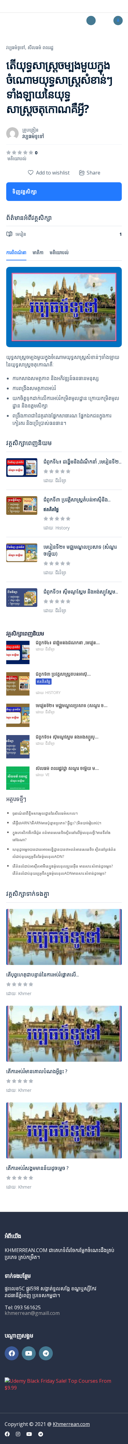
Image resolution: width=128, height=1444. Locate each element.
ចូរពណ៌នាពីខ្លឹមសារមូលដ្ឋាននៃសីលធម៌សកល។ (45, 813)
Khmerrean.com (71, 1424)
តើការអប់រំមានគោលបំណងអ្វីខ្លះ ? (36, 1071)
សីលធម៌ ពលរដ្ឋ (40, 47)
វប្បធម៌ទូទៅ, (16, 47)
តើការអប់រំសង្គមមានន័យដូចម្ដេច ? (37, 1168)
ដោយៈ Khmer (18, 993)
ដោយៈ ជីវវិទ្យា (54, 480)
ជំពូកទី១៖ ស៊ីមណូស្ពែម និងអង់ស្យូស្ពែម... (80, 591)
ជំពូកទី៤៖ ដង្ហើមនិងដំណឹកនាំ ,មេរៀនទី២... (82, 461)
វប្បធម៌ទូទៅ (33, 136)
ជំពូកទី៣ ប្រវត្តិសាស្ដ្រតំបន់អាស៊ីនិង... (77, 499)
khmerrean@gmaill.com (32, 1313)
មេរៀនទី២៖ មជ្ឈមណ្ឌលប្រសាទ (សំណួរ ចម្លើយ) (80, 550)
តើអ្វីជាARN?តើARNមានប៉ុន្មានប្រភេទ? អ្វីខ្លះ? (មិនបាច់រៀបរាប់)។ (56, 823)
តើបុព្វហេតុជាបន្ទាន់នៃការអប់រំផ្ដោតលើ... (42, 974)
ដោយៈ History (56, 528)
